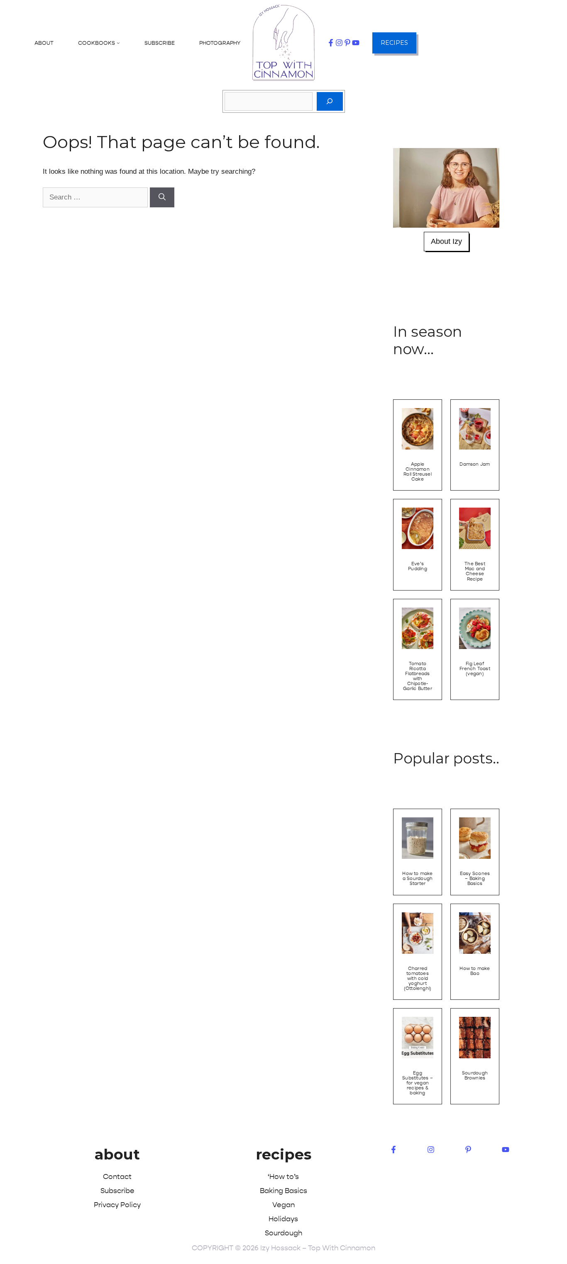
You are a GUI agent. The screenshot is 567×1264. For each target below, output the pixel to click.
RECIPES (394, 42)
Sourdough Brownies (475, 1075)
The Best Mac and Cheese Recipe (474, 571)
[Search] (330, 101)
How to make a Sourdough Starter (417, 878)
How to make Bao (474, 971)
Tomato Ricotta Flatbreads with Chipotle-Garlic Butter (417, 676)
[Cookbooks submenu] (118, 42)
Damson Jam (474, 464)
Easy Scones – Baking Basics (475, 878)
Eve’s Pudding (417, 566)
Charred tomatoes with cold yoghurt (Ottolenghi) (418, 978)
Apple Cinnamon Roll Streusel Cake (417, 472)
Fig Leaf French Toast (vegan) (474, 668)
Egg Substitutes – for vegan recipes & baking (417, 1083)
